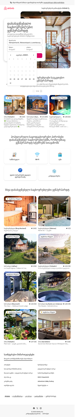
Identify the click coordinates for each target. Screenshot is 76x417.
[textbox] (16, 49)
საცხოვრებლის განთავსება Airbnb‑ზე (55, 8)
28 (26, 79)
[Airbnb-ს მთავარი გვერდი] (9, 8)
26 (18, 79)
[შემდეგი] (41, 91)
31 (10, 83)
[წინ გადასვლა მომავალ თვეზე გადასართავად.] (33, 55)
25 (14, 79)
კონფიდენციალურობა (33, 414)
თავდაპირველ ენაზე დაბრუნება (54, 2)
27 (22, 79)
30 (34, 79)
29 (30, 79)
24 (10, 79)
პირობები (45, 414)
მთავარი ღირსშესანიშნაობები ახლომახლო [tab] (18, 359)
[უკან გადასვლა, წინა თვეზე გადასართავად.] (10, 55)
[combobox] (25, 42)
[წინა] (33, 91)
